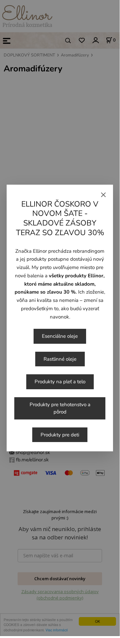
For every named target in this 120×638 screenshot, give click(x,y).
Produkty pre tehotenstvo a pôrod (60, 408)
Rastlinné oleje (60, 359)
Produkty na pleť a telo (60, 381)
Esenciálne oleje (60, 336)
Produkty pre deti (60, 434)
